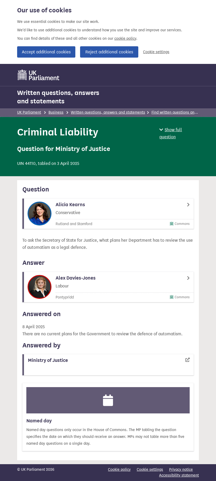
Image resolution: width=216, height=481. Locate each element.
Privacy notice (181, 469)
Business (55, 112)
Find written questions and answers (181, 112)
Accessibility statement (179, 475)
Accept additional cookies (46, 51)
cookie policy (125, 38)
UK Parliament (29, 112)
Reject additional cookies (109, 51)
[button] (179, 133)
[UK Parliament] (38, 75)
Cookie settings (156, 52)
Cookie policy (119, 469)
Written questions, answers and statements (58, 97)
